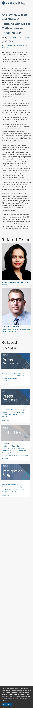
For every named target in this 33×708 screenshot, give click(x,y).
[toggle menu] (29, 3)
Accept (7, 704)
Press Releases (21, 37)
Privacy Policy (13, 695)
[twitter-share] (12, 41)
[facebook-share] (8, 41)
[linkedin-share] (4, 41)
